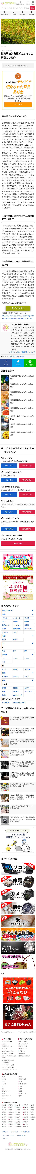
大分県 (32, 1112)
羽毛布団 (16, 691)
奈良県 (18, 1124)
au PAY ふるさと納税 (8, 1060)
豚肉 (14, 651)
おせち (4, 1098)
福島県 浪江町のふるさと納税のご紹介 (22, 393)
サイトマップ (14, 1132)
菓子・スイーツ (6, 1096)
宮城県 (4, 1112)
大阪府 (18, 1119)
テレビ (26, 618)
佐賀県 (32, 1105)
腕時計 (4, 695)
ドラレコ (5, 632)
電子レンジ (5, 625)
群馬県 (4, 1126)
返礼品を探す (26, 465)
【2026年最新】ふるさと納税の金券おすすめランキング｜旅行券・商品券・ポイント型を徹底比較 (22, 753)
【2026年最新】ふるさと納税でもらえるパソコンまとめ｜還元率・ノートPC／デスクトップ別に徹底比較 (22, 764)
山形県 (4, 1117)
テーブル (16, 676)
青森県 (4, 1107)
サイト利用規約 (26, 1132)
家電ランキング (23, 1046)
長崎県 (32, 1107)
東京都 (10, 1109)
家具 (4, 673)
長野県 (10, 1126)
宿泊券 (4, 639)
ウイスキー (28, 669)
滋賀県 (18, 1114)
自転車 (4, 688)
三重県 (18, 1112)
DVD (3, 621)
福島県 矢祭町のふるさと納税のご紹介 (22, 433)
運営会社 (5, 1132)
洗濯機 (26, 625)
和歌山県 (18, 1126)
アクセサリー (22, 1093)
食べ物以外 (22, 1053)
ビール (4, 669)
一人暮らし (22, 1051)
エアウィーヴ (17, 695)
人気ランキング (23, 1041)
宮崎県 (32, 1114)
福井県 (10, 1122)
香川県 (26, 1119)
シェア (6, 365)
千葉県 (10, 1107)
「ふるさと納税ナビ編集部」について (21, 352)
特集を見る (9, 465)
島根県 (26, 1107)
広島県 (26, 1112)
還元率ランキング (23, 1043)
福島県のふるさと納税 (17, 356)
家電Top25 (31, 14)
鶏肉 (25, 651)
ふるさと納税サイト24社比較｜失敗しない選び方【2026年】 (22, 785)
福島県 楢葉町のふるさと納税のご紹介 (22, 401)
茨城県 (4, 1122)
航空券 (15, 639)
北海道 (4, 1105)
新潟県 (10, 1114)
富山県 (10, 1117)
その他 (20, 1096)
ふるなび (4, 1043)
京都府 (18, 1117)
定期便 (15, 688)
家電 (4, 614)
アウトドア (28, 691)
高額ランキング (23, 1048)
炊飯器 (26, 621)
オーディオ (28, 629)
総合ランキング (8, 610)
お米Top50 (22, 14)
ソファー (5, 676)
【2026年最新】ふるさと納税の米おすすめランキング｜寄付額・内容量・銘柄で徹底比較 (22, 775)
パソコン (5, 618)
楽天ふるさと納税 (7, 1041)
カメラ (15, 632)
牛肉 (3, 651)
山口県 (26, 1114)
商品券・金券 (22, 1079)
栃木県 (4, 1124)
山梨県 (10, 1124)
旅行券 (20, 1081)
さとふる (4, 1048)
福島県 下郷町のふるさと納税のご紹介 (22, 425)
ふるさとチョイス (7, 1046)
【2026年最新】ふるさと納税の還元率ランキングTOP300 (22, 718)
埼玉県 (10, 1105)
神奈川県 (11, 1112)
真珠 (3, 691)
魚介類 (4, 654)
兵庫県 (18, 1122)
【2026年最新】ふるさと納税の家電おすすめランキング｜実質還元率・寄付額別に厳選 (22, 742)
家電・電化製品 (23, 1083)
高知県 (26, 1124)
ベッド (26, 676)
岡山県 (26, 1109)
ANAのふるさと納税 (7, 1053)
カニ (3, 658)
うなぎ (15, 658)
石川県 (10, 1119)
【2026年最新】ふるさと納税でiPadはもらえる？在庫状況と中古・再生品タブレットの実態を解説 (22, 797)
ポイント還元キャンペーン (9, 1069)
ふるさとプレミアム (7, 1051)
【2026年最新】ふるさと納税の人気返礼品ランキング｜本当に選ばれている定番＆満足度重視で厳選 (22, 731)
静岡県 (18, 1107)
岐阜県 (18, 1105)
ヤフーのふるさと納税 (8, 1065)
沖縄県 (32, 1119)
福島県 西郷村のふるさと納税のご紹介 (22, 409)
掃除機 (15, 621)
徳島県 (26, 1117)
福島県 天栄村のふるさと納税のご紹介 (22, 385)
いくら (26, 658)
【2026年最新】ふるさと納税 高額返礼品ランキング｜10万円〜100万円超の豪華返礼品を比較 (22, 819)
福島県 (4, 1119)
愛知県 (18, 1109)
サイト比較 (13, 14)
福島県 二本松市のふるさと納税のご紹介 (22, 417)
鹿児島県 (33, 1117)
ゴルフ (26, 688)
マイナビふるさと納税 (8, 1067)
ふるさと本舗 (6, 1062)
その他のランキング (24, 1055)
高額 (4, 680)
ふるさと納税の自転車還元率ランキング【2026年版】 (22, 807)
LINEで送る (30, 365)
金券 (4, 636)
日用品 (20, 1088)
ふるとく (5, 1139)
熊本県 (32, 1109)
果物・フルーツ (6, 1091)
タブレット (16, 618)
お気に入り (28, 4)
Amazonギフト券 (18, 702)
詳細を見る (19, 308)
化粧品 (20, 1091)
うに (3, 662)
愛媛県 (26, 1122)
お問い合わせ (21, 1135)
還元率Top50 (4, 14)
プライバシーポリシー (9, 1135)
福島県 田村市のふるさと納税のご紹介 (22, 377)
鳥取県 (26, 1105)
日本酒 (15, 669)
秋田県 (4, 1114)
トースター (16, 625)
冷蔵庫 (4, 629)
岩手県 (4, 1109)
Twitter (18, 365)
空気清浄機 (16, 629)
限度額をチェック (20, 4)
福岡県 (26, 1126)
